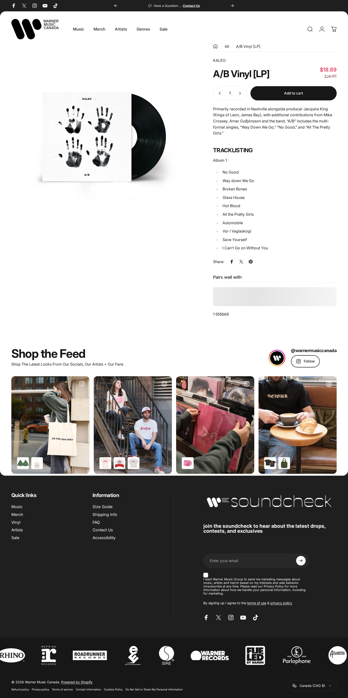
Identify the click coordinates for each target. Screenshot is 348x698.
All (227, 46)
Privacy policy (40, 689)
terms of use (256, 603)
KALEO (219, 60)
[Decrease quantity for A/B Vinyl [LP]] (218, 93)
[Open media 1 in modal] (104, 136)
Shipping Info (105, 514)
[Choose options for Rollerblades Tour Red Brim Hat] (119, 463)
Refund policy (20, 689)
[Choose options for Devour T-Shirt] (270, 463)
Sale (15, 537)
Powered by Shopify (77, 682)
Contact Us (103, 530)
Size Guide (103, 506)
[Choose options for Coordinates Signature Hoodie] (23, 463)
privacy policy (281, 603)
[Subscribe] (301, 560)
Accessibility (104, 537)
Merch (17, 514)
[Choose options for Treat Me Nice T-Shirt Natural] (105, 463)
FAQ (96, 522)
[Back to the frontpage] (215, 46)
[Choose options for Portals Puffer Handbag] (284, 463)
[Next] (232, 5)
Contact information (88, 689)
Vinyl (15, 522)
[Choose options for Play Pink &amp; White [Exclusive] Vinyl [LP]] (188, 463)
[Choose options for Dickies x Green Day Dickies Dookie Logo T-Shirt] (133, 463)
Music (16, 506)
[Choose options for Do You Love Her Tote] (37, 463)
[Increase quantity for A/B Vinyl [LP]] (241, 93)
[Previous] (116, 5)
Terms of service (62, 689)
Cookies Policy (113, 689)
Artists (17, 530)
